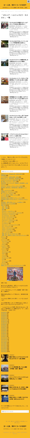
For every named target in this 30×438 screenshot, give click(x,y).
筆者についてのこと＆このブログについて (12, 265)
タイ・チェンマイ (6, 226)
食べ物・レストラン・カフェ (8, 181)
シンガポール (5, 223)
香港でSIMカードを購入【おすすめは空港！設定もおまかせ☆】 (18, 398)
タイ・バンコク (6, 232)
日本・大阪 (5, 208)
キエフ (3, 244)
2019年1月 (4, 318)
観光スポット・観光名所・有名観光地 (11, 178)
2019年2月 (4, 316)
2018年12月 (4, 319)
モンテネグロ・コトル (7, 215)
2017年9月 (4, 342)
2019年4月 (4, 313)
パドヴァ (4, 256)
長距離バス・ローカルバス (21, 120)
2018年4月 (4, 332)
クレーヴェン (5, 241)
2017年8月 (4, 344)
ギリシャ (3, 236)
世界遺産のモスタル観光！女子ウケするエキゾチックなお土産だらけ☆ (18, 97)
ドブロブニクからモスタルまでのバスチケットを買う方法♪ (18, 135)
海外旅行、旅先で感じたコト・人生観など (12, 202)
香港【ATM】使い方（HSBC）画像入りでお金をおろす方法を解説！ (18, 388)
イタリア (3, 248)
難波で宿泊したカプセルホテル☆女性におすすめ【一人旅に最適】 (18, 357)
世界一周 (18, 28)
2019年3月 (4, 315)
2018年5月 (4, 330)
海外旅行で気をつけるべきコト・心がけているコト (14, 199)
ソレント (4, 250)
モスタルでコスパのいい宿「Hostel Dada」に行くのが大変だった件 (18, 116)
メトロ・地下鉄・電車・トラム (9, 195)
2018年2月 (4, 335)
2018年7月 (4, 327)
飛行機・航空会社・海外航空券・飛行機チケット (14, 187)
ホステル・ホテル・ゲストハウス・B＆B (11, 186)
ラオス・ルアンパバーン (8, 227)
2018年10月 (4, 323)
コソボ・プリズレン (7, 218)
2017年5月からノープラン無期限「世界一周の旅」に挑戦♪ (15, 428)
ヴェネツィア (5, 258)
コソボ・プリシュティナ (8, 217)
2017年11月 (4, 339)
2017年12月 (4, 338)
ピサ (3, 259)
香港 (3, 209)
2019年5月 (4, 312)
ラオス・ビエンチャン (7, 230)
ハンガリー (4, 245)
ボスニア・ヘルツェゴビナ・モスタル (12, 212)
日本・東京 (5, 206)
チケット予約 (4, 196)
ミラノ (3, 255)
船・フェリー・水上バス (7, 193)
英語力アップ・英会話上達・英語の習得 (11, 174)
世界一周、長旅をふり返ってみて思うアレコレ (14, 235)
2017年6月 (4, 347)
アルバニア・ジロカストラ (9, 220)
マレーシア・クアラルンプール (10, 224)
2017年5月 (4, 348)
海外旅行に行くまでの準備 (8, 203)
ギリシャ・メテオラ (7, 221)
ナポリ (3, 253)
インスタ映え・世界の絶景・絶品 (10, 177)
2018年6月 (4, 329)
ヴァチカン (4, 264)
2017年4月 (4, 350)
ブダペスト (5, 247)
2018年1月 (4, 336)
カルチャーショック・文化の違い (10, 180)
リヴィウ (4, 242)
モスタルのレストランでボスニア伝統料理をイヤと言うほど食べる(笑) (18, 79)
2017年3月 (4, 351)
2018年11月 (4, 321)
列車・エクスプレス (6, 190)
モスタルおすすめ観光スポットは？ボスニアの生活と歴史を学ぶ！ (18, 23)
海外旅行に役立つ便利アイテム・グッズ (11, 198)
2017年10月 (4, 341)
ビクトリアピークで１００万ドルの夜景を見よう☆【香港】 (18, 378)
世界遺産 (19, 26)
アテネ (3, 238)
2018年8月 (4, 326)
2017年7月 (4, 345)
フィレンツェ (5, 261)
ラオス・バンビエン (7, 229)
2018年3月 (4, 333)
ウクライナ (4, 239)
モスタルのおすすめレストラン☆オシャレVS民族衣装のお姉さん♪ (18, 42)
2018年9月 (4, 324)
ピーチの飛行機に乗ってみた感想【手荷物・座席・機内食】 (18, 367)
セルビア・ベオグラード (8, 211)
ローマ (3, 262)
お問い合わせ (17, 422)
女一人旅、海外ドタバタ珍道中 (15, 5)
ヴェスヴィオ (5, 251)
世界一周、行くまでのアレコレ (10, 233)
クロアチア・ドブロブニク (17, 122)
